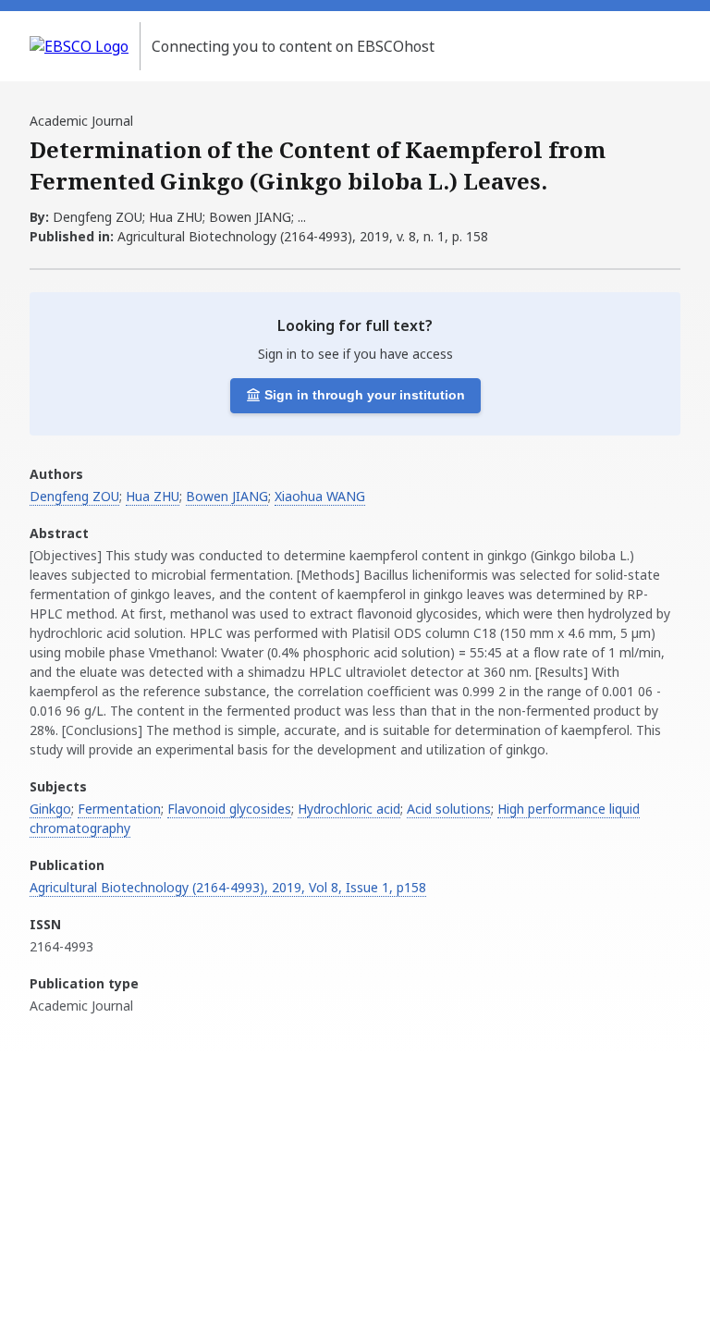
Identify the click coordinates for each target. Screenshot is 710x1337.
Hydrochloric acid (349, 808)
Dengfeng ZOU (74, 496)
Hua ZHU (152, 496)
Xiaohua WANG (320, 496)
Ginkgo (50, 808)
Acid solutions (449, 808)
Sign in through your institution (364, 394)
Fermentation (119, 808)
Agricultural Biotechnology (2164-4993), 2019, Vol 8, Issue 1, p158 (228, 887)
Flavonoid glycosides (229, 808)
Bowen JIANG (227, 496)
